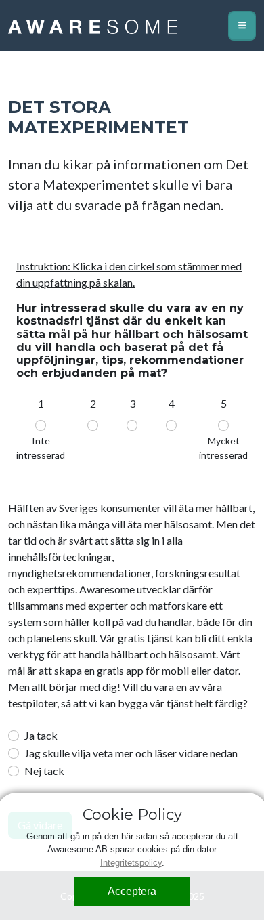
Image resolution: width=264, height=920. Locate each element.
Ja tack (41, 735)
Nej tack (44, 770)
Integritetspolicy (131, 863)
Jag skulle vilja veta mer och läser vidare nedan (131, 753)
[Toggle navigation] (242, 26)
